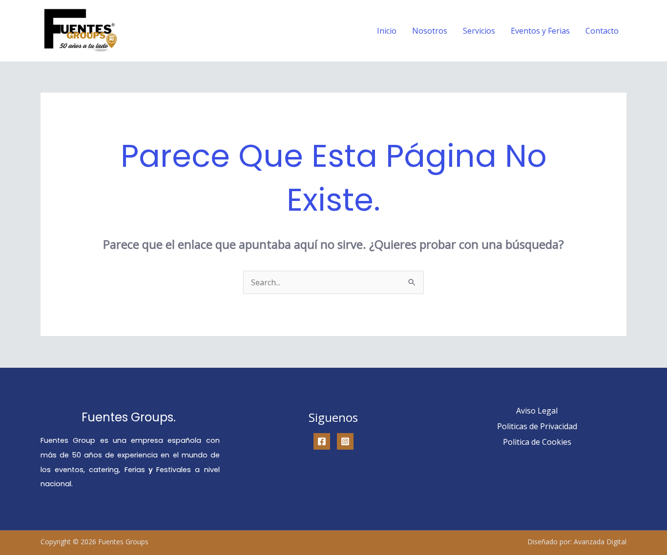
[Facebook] (321, 441)
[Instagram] (345, 441)
